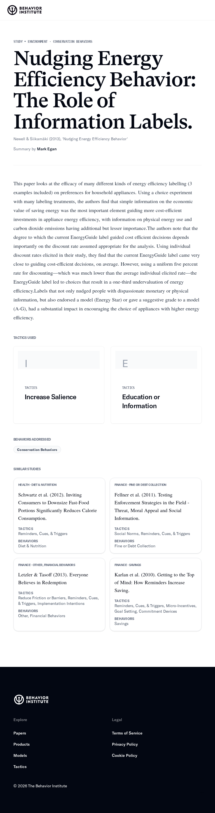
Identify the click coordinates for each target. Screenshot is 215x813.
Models (20, 755)
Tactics (20, 766)
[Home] (25, 10)
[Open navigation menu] (205, 10)
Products (21, 744)
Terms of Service (127, 733)
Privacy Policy (125, 744)
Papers (19, 733)
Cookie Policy (124, 755)
